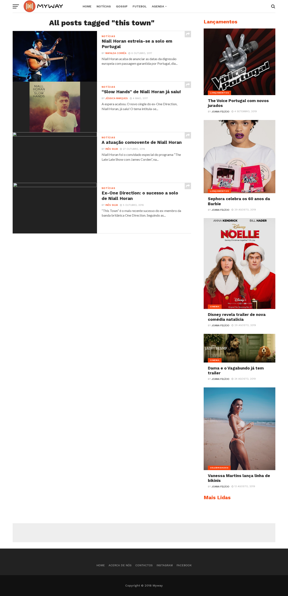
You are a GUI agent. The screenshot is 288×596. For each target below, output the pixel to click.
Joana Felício (220, 111)
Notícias (104, 6)
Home (87, 6)
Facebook (184, 565)
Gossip (122, 6)
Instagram (164, 565)
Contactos (144, 565)
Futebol (140, 6)
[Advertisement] (144, 532)
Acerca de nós (120, 565)
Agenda (158, 6)
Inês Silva (111, 149)
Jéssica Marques (116, 98)
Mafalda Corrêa (115, 53)
